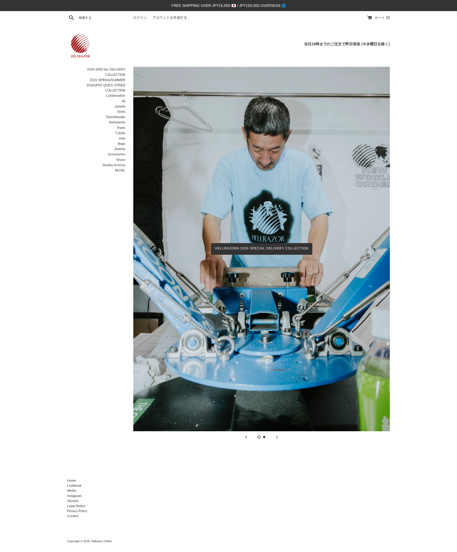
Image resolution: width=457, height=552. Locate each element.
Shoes (120, 160)
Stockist (72, 501)
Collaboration (115, 96)
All (123, 101)
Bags (121, 144)
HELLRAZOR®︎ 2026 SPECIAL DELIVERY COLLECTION (261, 248)
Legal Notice (76, 506)
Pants (121, 128)
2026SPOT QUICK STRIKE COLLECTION (105, 88)
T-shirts (120, 133)
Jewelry (119, 149)
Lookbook (74, 486)
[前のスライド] (246, 437)
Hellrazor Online (101, 541)
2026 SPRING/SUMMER (107, 80)
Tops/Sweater (115, 117)
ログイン (140, 18)
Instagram (74, 496)
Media (71, 491)
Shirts (121, 112)
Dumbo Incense (114, 165)
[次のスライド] (277, 437)
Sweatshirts (117, 122)
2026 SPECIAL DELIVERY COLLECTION (106, 72)
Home (71, 481)
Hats (122, 138)
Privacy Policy (77, 511)
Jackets (120, 106)
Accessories (116, 154)
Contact (72, 516)
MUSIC (120, 170)
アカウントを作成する (170, 18)
